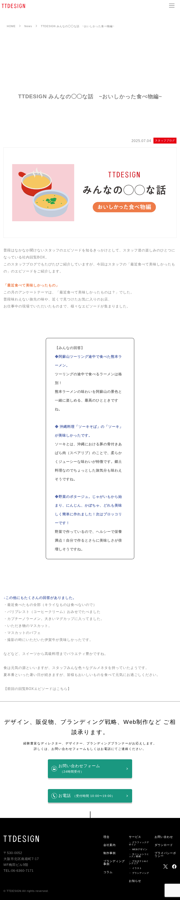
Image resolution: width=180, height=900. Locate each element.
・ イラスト (135, 868)
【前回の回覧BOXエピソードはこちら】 (37, 689)
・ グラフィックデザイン (139, 843)
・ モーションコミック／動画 (139, 855)
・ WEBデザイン (138, 849)
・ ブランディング (139, 873)
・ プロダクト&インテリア (138, 862)
